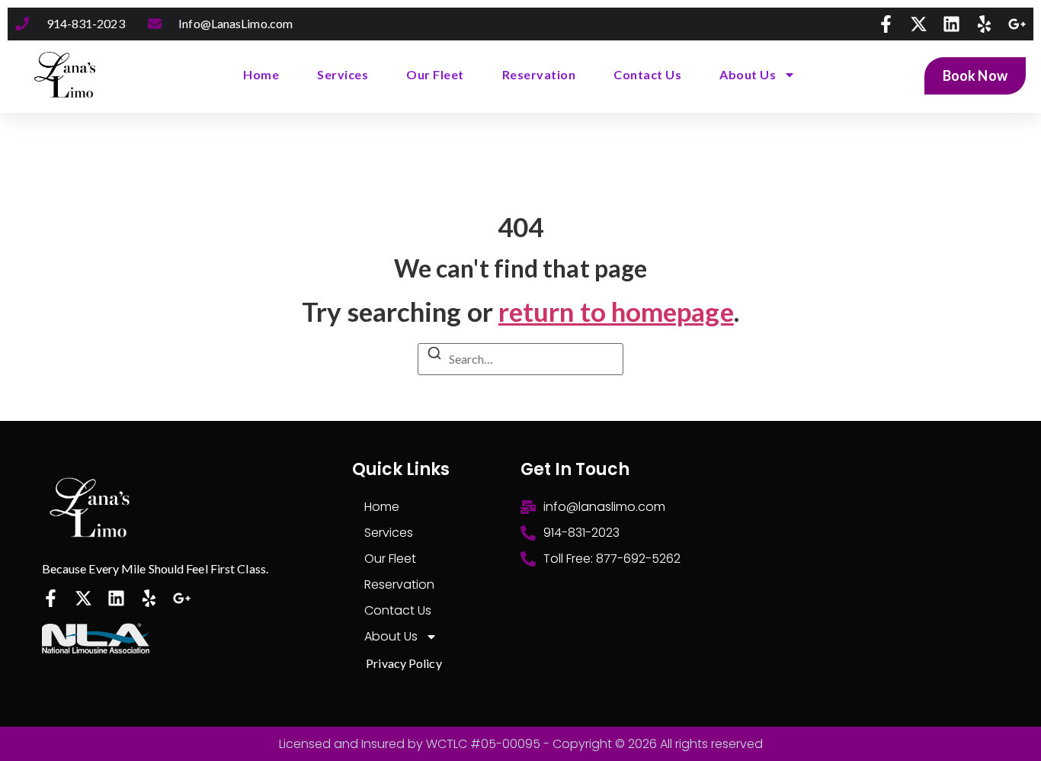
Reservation (539, 74)
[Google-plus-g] (1017, 24)
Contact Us (647, 74)
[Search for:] (520, 357)
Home (261, 74)
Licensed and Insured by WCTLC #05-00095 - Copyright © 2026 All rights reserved (521, 744)
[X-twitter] (918, 24)
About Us (747, 74)
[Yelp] (984, 24)
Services (342, 74)
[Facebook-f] (886, 24)
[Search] (434, 355)
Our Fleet (435, 74)
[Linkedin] (951, 24)
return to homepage (616, 311)
